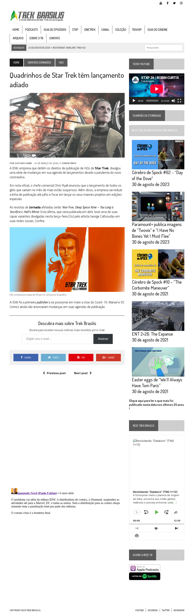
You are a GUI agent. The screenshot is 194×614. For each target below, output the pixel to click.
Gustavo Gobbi (23, 163)
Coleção (120, 29)
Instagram (179, 610)
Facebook (153, 610)
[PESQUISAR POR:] (163, 47)
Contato (54, 38)
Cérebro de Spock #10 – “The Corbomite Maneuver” (157, 285)
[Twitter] (174, 3)
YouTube (139, 610)
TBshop (137, 29)
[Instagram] (181, 3)
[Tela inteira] (179, 101)
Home (16, 29)
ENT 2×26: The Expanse (152, 334)
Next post (81, 373)
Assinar (103, 338)
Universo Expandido (39, 62)
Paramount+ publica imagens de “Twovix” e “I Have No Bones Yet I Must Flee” (157, 230)
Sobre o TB (36, 38)
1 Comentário (68, 163)
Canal (105, 29)
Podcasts (31, 29)
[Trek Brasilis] (37, 16)
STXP (75, 29)
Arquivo (18, 38)
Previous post (56, 373)
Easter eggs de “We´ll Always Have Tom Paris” (157, 382)
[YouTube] (161, 3)
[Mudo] (173, 101)
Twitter (166, 610)
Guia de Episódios (55, 29)
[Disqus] (67, 435)
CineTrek (89, 29)
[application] (156, 88)
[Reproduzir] (134, 101)
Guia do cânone (158, 29)
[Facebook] (168, 3)
